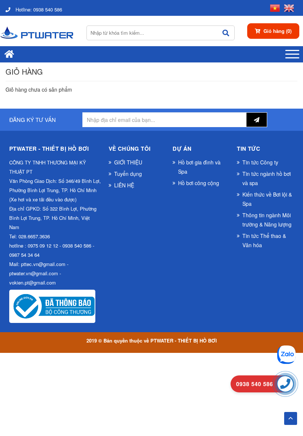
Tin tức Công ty (260, 162)
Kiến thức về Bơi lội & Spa (267, 199)
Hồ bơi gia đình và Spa (199, 167)
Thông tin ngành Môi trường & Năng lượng (267, 219)
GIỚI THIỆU (128, 162)
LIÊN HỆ (124, 185)
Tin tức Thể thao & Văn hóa (264, 240)
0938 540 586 (39, 9)
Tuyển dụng (128, 173)
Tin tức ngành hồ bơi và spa (266, 178)
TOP (291, 416)
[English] (287, 7)
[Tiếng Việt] (273, 7)
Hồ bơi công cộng (198, 183)
